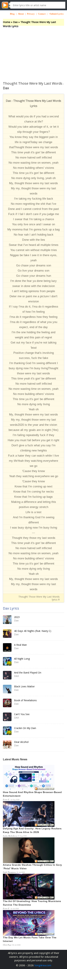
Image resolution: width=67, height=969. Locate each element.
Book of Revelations (25, 700)
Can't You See (22, 714)
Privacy (31, 14)
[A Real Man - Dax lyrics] (7, 647)
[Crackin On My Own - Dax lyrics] (7, 730)
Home (6, 22)
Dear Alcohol (21, 742)
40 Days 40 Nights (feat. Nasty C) (32, 631)
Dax (15, 22)
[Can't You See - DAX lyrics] (7, 717)
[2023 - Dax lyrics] (7, 619)
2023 (17, 617)
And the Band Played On (27, 672)
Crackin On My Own (25, 728)
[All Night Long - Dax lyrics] (7, 661)
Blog (12, 14)
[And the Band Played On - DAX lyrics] (7, 675)
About (21, 14)
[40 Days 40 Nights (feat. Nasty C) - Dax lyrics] (7, 633)
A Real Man (20, 644)
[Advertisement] (33, 51)
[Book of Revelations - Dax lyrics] (7, 703)
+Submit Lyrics (56, 14)
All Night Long (22, 658)
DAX (16, 676)
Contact (42, 14)
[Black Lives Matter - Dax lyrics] (7, 689)
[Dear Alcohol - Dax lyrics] (7, 744)
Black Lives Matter (24, 686)
